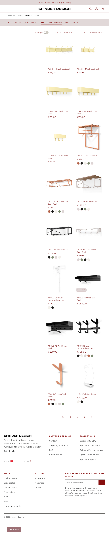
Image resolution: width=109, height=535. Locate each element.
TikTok (38, 487)
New (6, 497)
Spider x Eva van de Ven (92, 450)
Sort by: (58, 32)
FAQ (51, 450)
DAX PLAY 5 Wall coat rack (87, 112)
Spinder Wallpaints (89, 455)
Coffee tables (10, 487)
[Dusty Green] (88, 163)
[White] (56, 211)
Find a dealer (55, 455)
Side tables (9, 483)
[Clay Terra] (49, 211)
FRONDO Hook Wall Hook (57, 395)
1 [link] (55, 417)
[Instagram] (5, 451)
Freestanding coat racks (22, 22)
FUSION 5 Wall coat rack (59, 69)
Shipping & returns (58, 445)
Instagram (40, 478)
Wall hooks (72, 22)
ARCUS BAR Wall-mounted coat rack (57, 299)
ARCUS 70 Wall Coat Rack (57, 347)
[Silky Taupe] (92, 163)
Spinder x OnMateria (90, 445)
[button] (6, 9)
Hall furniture (10, 478)
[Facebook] (9, 451)
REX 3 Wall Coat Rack (87, 202)
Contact (53, 441)
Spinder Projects (88, 459)
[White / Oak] (85, 163)
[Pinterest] (13, 451)
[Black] (52, 211)
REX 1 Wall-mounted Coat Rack (86, 251)
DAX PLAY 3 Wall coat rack (58, 157)
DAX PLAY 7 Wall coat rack (58, 112)
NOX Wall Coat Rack (86, 394)
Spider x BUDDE (88, 441)
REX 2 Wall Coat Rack (58, 250)
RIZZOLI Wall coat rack (87, 156)
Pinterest (39, 483)
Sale (6, 501)
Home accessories (13, 506)
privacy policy (80, 495)
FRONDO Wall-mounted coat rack (86, 347)
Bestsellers (9, 492)
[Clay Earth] (78, 163)
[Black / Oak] (81, 163)
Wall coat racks (51, 22)
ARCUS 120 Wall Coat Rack (86, 299)
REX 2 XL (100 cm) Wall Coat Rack (58, 203)
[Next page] (92, 417)
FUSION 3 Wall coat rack (88, 69)
